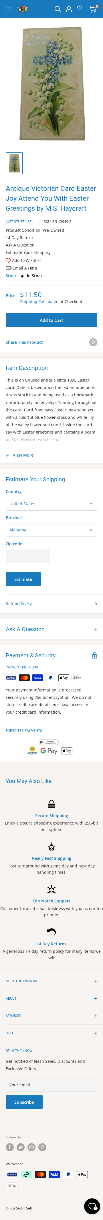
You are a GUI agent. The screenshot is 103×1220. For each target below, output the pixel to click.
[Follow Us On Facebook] (10, 1147)
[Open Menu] (8, 9)
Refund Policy (19, 603)
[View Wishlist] (80, 9)
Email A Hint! (25, 268)
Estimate (23, 579)
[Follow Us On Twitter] (21, 1147)
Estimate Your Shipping (28, 252)
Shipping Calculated (39, 301)
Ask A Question (20, 245)
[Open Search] (58, 9)
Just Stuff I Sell (20, 221)
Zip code (14, 543)
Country (14, 491)
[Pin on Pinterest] (93, 342)
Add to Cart (51, 320)
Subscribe (24, 1102)
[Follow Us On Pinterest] (42, 1147)
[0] (92, 9)
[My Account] (69, 9)
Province (14, 517)
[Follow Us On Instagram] (31, 1147)
